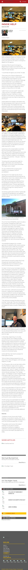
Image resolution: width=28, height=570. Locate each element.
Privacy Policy (13, 569)
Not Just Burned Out (10, 458)
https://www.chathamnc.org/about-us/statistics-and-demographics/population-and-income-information (13, 429)
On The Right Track (9, 481)
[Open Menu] (2, 1)
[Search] (20, 1)
